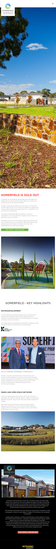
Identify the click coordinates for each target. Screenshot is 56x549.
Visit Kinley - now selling (14, 229)
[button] (53, 4)
